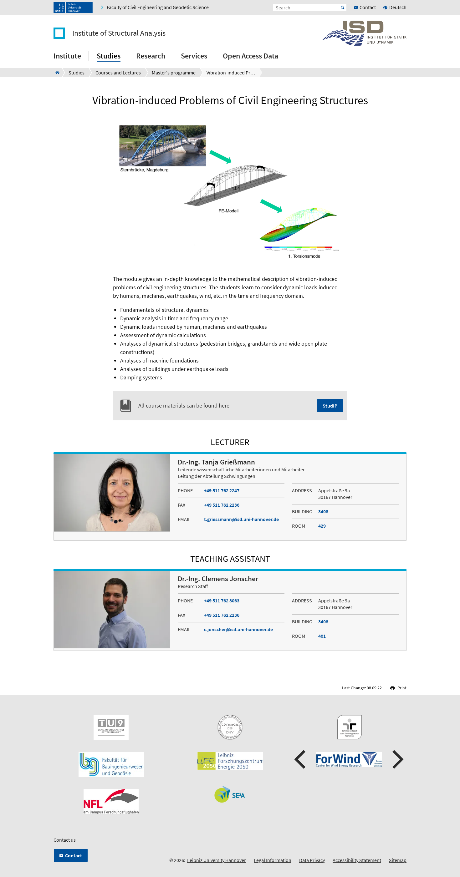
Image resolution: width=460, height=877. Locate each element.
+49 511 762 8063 (221, 600)
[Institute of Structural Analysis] (55, 72)
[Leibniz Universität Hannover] (73, 7)
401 (322, 636)
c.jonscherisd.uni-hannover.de (238, 629)
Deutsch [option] (397, 7)
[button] (300, 759)
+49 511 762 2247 (221, 490)
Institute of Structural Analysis (119, 33)
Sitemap (397, 860)
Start (342, 7)
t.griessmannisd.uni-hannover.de (241, 519)
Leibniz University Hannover (216, 860)
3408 (323, 511)
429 (322, 526)
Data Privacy (312, 860)
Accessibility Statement (357, 860)
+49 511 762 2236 (221, 505)
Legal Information (272, 860)
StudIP (330, 406)
